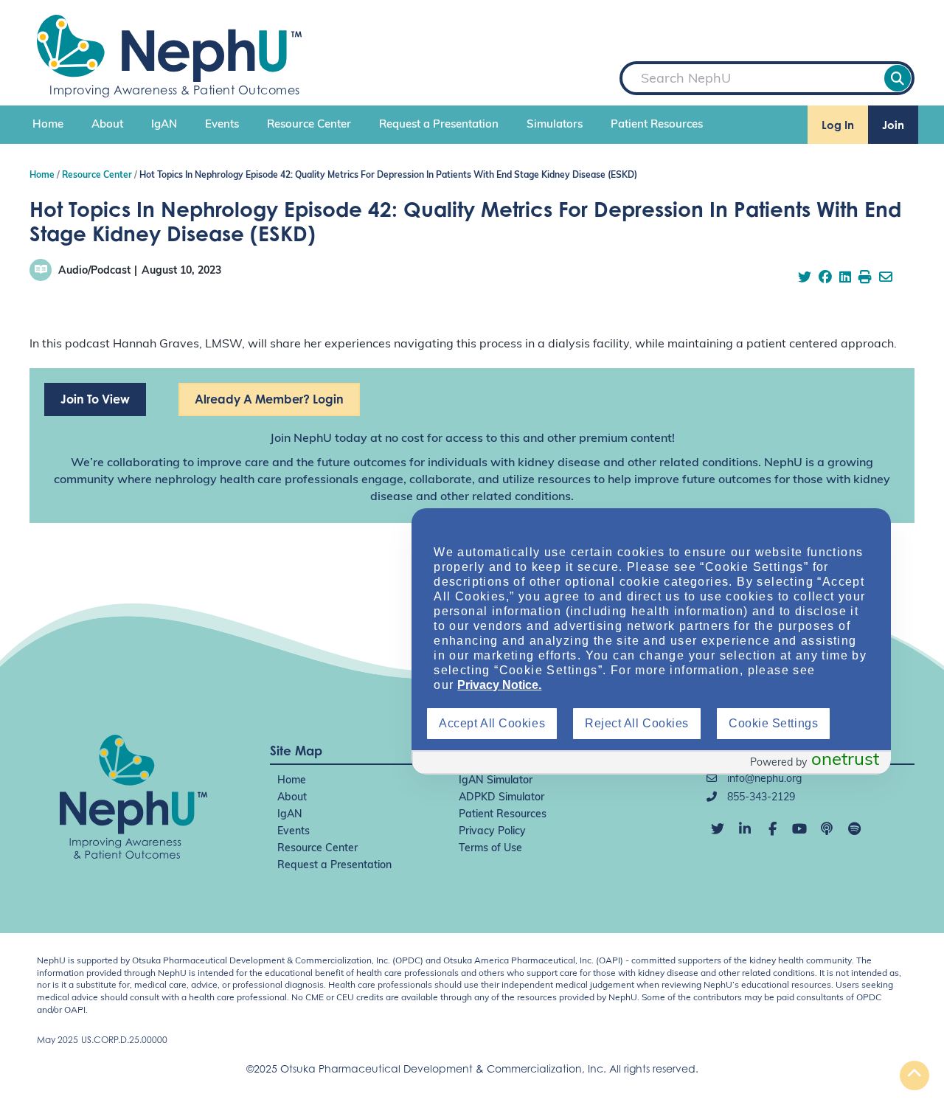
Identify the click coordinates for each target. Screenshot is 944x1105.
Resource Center (309, 125)
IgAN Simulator (495, 780)
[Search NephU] (897, 78)
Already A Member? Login (269, 399)
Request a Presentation (439, 125)
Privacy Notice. (499, 685)
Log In (838, 125)
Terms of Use (490, 848)
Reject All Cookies (637, 723)
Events (222, 125)
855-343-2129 (759, 797)
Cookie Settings (773, 723)
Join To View (95, 399)
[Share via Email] (885, 278)
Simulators (555, 125)
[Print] (865, 278)
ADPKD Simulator (501, 797)
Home (47, 125)
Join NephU (301, 439)
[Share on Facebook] (825, 278)
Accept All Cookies (492, 723)
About (107, 125)
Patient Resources (657, 125)
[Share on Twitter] (804, 278)
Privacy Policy (492, 831)
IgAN (164, 125)
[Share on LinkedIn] (845, 278)
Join (893, 125)
